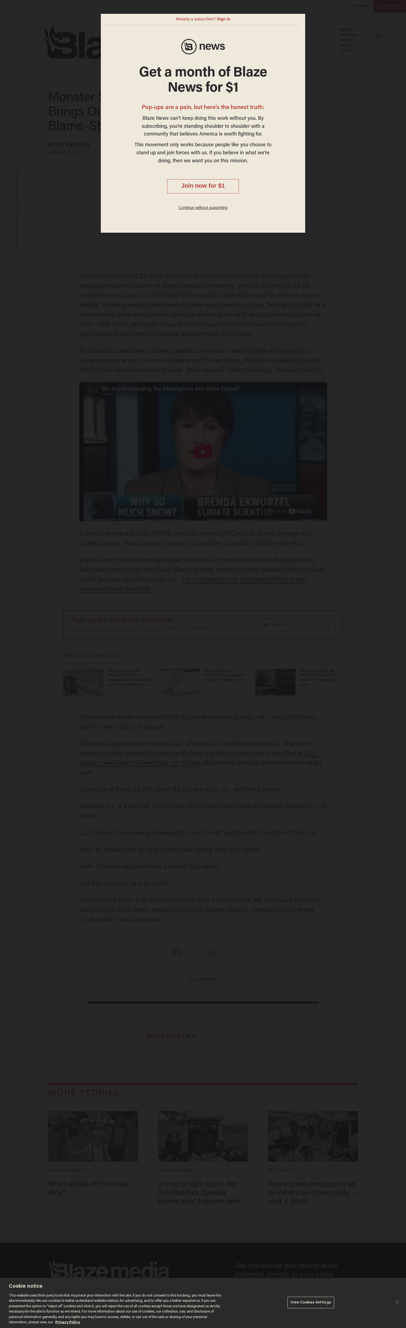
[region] (203, 1303)
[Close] (397, 1302)
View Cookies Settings (311, 1302)
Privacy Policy (67, 1322)
